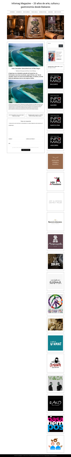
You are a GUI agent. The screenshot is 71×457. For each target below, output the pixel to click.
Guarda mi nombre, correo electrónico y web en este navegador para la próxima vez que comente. (26, 147)
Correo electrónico (30, 138)
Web (9, 143)
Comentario (11, 125)
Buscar (49, 43)
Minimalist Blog (47, 455)
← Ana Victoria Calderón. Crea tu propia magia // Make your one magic (16, 115)
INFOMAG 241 (59, 59)
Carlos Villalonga (33, 70)
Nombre (10, 138)
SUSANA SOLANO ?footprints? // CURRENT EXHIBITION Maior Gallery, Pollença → (35, 115)
